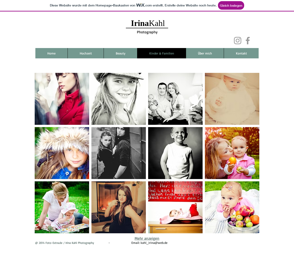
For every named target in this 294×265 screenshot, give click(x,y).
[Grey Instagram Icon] (238, 41)
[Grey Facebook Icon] (248, 41)
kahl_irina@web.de (154, 243)
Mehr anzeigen (147, 238)
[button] (62, 99)
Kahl (149, 23)
